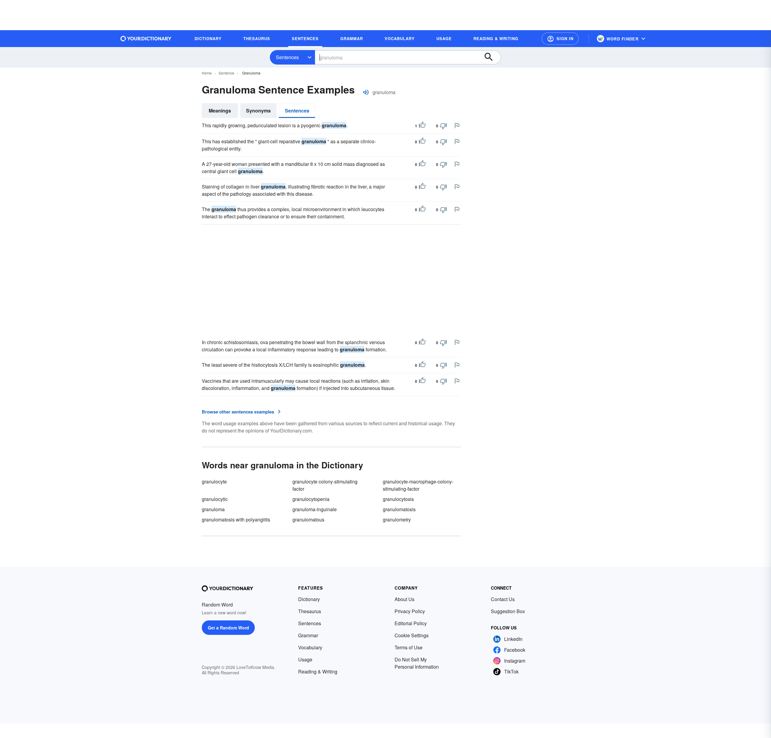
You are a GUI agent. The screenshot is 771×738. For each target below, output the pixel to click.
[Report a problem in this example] (456, 125)
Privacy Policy (410, 611)
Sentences (287, 57)
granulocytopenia (310, 499)
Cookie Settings (412, 635)
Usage (305, 659)
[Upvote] (422, 126)
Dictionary (309, 599)
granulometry (397, 519)
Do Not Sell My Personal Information (417, 663)
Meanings (220, 110)
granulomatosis (399, 509)
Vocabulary (310, 647)
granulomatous (308, 519)
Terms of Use (409, 647)
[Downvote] (443, 126)
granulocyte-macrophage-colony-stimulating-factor (418, 485)
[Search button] (491, 57)
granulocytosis (398, 499)
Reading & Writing (317, 671)
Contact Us (503, 599)
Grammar (308, 635)
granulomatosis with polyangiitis (236, 519)
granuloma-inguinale (314, 509)
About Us (404, 599)
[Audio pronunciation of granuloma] (366, 92)
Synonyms (258, 110)
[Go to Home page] (146, 38)
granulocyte (214, 481)
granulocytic (215, 499)
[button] (560, 38)
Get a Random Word (228, 628)
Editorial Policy (411, 623)
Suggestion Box (508, 611)
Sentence (226, 72)
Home (207, 72)
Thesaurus (309, 611)
